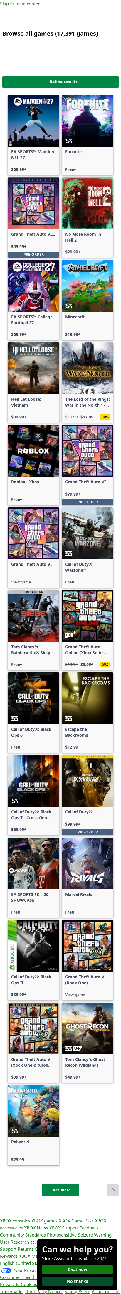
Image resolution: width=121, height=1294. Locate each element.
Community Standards (23, 1235)
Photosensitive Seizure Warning (79, 1235)
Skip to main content (21, 3)
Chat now (77, 1269)
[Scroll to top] (113, 1190)
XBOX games (44, 1220)
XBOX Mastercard (36, 1256)
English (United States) (23, 1263)
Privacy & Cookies (18, 1284)
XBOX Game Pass (76, 1220)
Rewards (9, 1256)
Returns (25, 1249)
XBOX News (36, 1227)
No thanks (77, 1281)
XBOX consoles (15, 1220)
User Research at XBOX (24, 1242)
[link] (33, 135)
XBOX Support (63, 1227)
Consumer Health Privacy (25, 1277)
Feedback (89, 1227)
